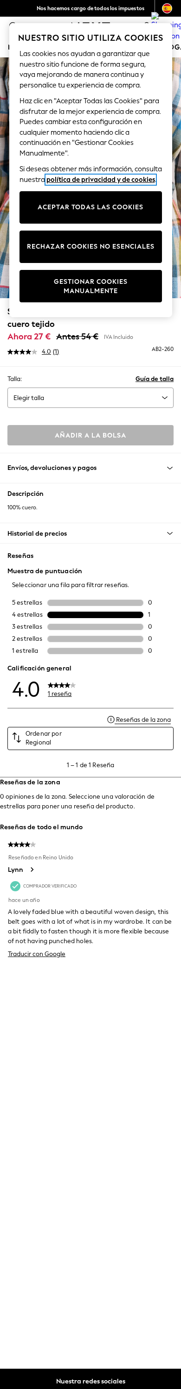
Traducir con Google (36, 954)
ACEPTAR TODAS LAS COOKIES (90, 207)
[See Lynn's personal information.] (31, 869)
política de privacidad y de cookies (100, 179)
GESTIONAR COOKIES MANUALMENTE (91, 286)
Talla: (14, 379)
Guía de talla (155, 379)
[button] (90, 533)
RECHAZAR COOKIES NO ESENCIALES (91, 246)
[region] (90, 170)
